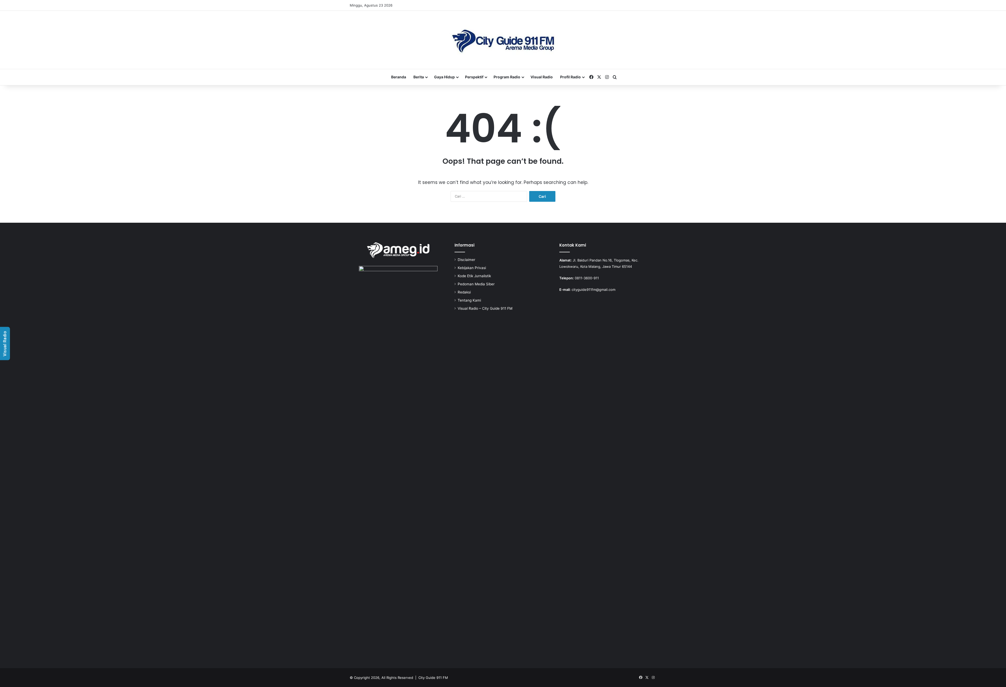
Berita (418, 77)
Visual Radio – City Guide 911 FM (485, 308)
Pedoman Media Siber (476, 284)
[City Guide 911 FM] (503, 39)
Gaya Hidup (444, 77)
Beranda (398, 77)
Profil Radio (570, 77)
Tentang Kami (469, 300)
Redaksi (464, 292)
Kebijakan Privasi (472, 268)
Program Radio (507, 77)
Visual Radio (542, 77)
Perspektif (474, 77)
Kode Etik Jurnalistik (474, 276)
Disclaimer (466, 260)
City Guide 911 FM (433, 677)
